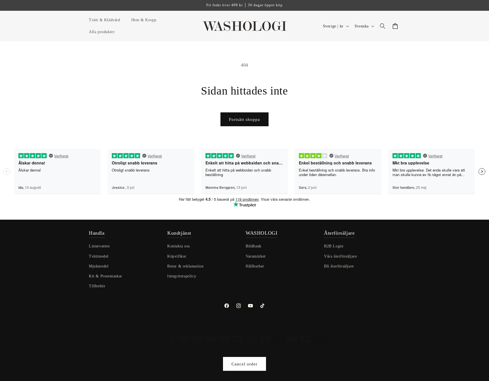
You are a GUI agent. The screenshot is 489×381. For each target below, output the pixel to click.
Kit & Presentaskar (105, 276)
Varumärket (256, 256)
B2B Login (333, 246)
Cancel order (244, 364)
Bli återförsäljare (339, 266)
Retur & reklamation (185, 266)
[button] (106, 20)
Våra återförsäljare (340, 256)
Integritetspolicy (181, 276)
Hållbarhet (255, 266)
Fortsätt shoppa (244, 119)
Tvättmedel (99, 256)
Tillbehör (97, 286)
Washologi (229, 349)
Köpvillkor (176, 256)
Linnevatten (99, 246)
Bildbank (253, 246)
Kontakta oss (178, 246)
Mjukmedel (98, 266)
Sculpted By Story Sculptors (259, 349)
